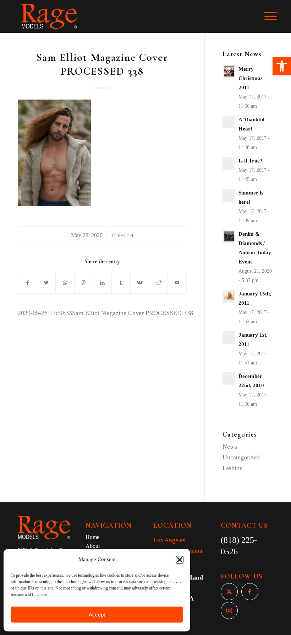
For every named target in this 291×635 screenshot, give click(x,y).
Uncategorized (241, 457)
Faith (125, 236)
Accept (97, 615)
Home (92, 537)
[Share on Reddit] (158, 283)
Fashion (233, 467)
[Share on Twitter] (46, 283)
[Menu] (274, 16)
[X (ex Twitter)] (229, 591)
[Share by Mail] (177, 283)
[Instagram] (229, 610)
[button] (282, 66)
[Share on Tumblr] (121, 283)
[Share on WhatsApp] (65, 283)
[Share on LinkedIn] (102, 283)
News (230, 446)
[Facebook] (249, 591)
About (93, 546)
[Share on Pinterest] (84, 283)
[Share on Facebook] (27, 283)
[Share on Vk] (140, 283)
